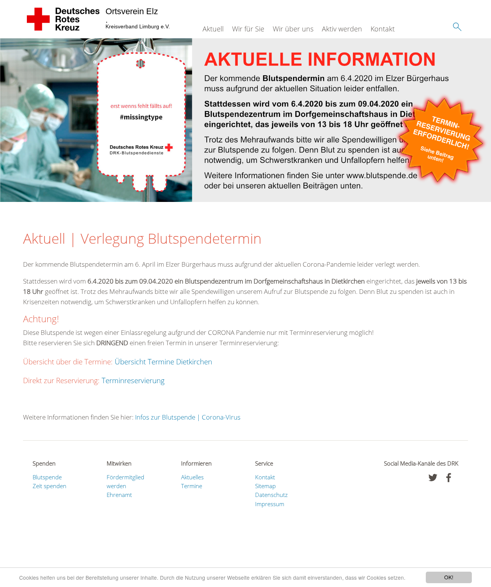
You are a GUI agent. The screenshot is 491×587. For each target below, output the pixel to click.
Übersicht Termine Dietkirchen (163, 362)
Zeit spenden (49, 486)
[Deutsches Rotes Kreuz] (63, 19)
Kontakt (383, 28)
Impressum (269, 504)
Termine (191, 486)
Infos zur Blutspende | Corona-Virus (188, 417)
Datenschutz (271, 494)
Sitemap (265, 486)
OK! (448, 577)
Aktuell (213, 28)
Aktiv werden (342, 28)
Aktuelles (192, 477)
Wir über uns (293, 28)
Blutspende (47, 477)
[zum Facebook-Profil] (448, 477)
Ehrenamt (119, 494)
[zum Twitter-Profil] (433, 477)
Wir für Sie (248, 28)
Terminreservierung (133, 380)
